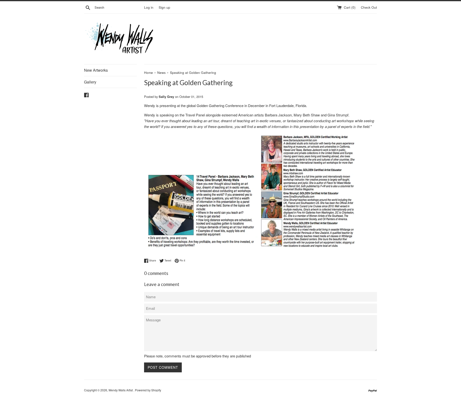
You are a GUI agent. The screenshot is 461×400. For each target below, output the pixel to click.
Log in (148, 7)
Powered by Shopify (148, 390)
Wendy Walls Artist (121, 390)
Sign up (164, 7)
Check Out (369, 7)
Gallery (90, 82)
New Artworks (96, 70)
